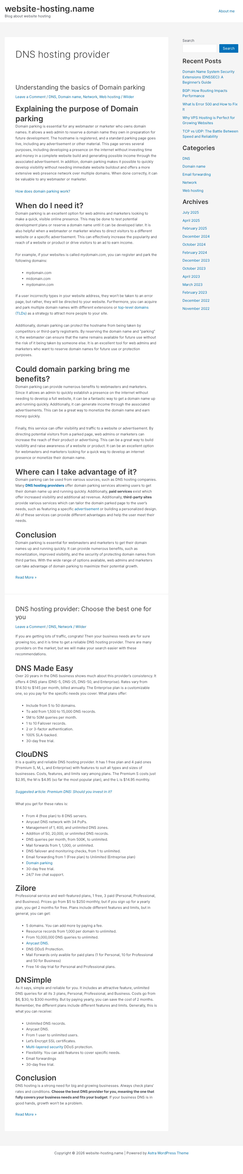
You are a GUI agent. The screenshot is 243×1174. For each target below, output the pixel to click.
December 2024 (196, 236)
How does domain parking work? (42, 191)
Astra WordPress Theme (168, 1153)
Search (188, 40)
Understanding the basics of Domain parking (80, 87)
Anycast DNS (37, 943)
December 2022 (196, 300)
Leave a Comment (30, 96)
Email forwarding (196, 174)
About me (227, 11)
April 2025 (191, 220)
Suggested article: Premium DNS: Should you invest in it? (63, 791)
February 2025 (194, 228)
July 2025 (190, 212)
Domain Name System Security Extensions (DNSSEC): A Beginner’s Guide (208, 77)
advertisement (87, 509)
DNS (52, 96)
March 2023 (192, 284)
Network (90, 96)
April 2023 (191, 276)
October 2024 (194, 244)
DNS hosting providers (44, 485)
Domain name (69, 96)
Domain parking (39, 863)
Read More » (26, 577)
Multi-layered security (44, 1047)
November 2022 (196, 308)
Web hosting (109, 96)
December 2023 (196, 260)
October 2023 (194, 268)
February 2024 (194, 252)
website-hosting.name (49, 9)
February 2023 (194, 292)
